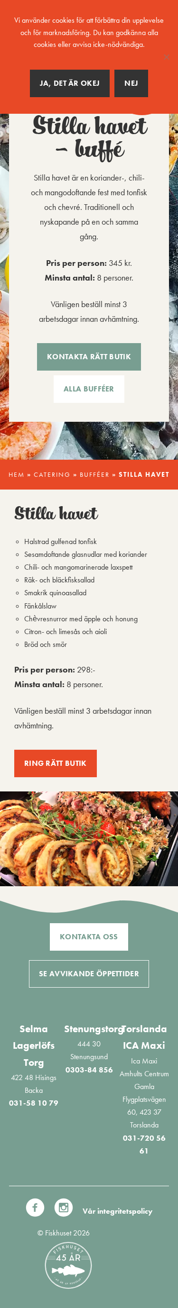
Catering (52, 475)
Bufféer (95, 475)
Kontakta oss (89, 937)
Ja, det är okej (70, 83)
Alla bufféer (89, 389)
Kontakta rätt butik (89, 357)
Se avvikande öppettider (89, 974)
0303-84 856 (89, 1070)
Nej (131, 83)
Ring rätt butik (55, 763)
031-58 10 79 (33, 1103)
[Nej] (166, 57)
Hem (17, 475)
